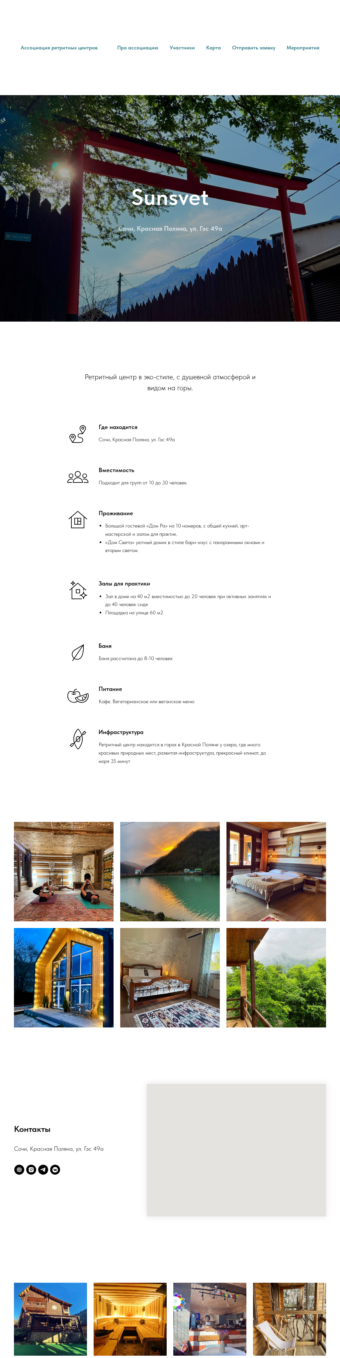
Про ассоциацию (137, 47)
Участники (182, 47)
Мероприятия (303, 47)
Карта (213, 47)
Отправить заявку (253, 47)
